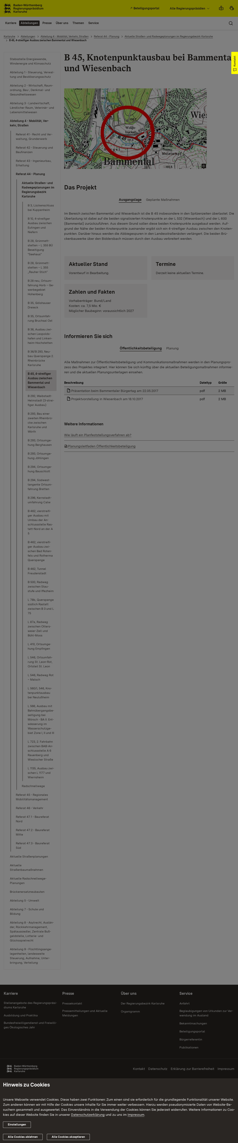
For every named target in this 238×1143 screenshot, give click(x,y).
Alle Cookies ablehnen (23, 1137)
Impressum (136, 1115)
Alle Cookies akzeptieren (68, 1137)
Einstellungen (17, 1124)
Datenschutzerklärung (88, 1115)
